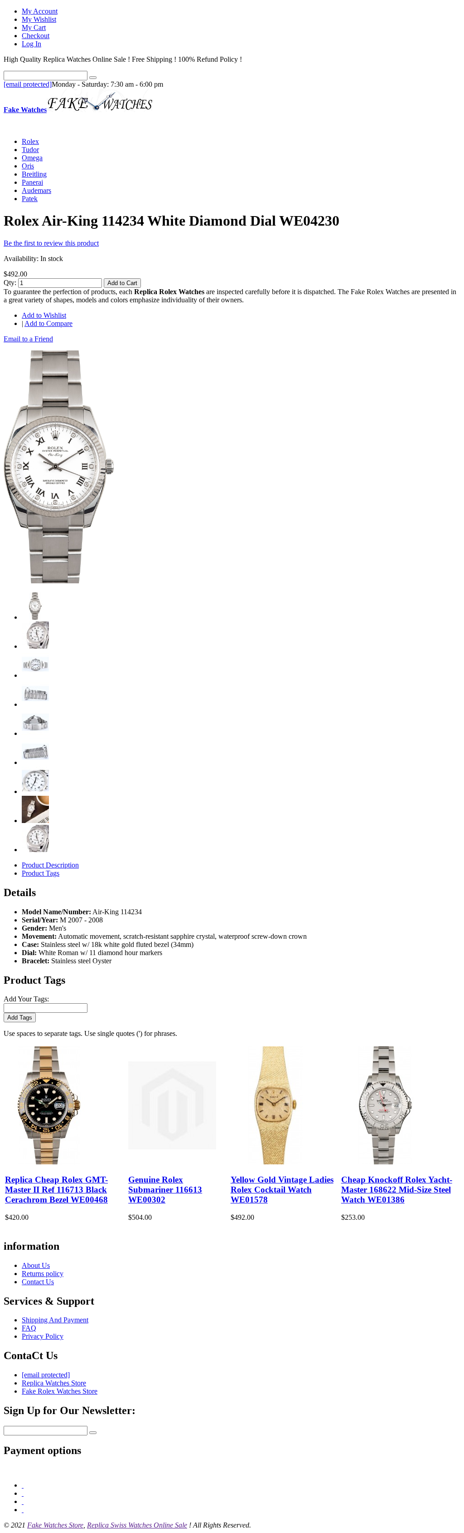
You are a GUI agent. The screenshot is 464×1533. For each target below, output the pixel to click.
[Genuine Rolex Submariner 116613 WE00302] (172, 1162)
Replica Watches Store (54, 1383)
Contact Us (38, 1282)
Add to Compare (48, 323)
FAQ (29, 1328)
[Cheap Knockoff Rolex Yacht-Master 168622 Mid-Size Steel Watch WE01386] (385, 1162)
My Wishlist (39, 19)
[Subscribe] (93, 1432)
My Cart (34, 27)
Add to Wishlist (44, 315)
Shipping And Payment (55, 1320)
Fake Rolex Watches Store (59, 1391)
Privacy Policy (42, 1336)
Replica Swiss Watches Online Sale (137, 1525)
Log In (31, 44)
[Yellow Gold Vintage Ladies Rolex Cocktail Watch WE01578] (275, 1162)
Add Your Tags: (26, 999)
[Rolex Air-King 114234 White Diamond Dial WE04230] (59, 581)
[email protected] (28, 84)
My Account (40, 11)
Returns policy (42, 1273)
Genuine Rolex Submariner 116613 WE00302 (165, 1189)
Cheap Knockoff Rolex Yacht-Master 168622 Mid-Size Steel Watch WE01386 (396, 1189)
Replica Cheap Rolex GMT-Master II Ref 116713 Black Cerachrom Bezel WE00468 (56, 1189)
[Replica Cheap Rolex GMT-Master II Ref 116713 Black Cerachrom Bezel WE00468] (49, 1162)
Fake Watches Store (55, 1525)
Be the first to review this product (51, 243)
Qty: (10, 282)
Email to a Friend (28, 339)
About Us (36, 1265)
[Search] (93, 77)
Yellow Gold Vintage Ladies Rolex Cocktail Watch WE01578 (282, 1189)
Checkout (35, 35)
